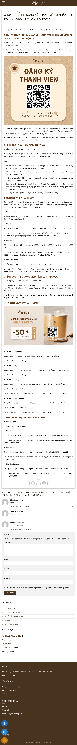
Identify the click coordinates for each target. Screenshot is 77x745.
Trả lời (73, 506)
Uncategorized (7, 651)
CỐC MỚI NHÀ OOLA (10, 609)
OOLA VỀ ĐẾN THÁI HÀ (11, 624)
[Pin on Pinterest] (44, 483)
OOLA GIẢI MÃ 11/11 (9, 620)
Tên (6, 559)
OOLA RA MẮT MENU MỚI (11, 612)
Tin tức (4, 694)
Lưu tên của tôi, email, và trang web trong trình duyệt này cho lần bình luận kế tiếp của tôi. (38, 588)
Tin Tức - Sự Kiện (15, 12)
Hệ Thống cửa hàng (9, 690)
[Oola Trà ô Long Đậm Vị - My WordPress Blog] (38, 3)
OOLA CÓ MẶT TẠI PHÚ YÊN (12, 616)
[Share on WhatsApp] (29, 483)
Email (6, 569)
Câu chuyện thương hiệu (11, 687)
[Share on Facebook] (33, 483)
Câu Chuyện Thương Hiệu (11, 636)
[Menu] (3, 3)
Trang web (7, 578)
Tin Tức (6, 12)
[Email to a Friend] (40, 483)
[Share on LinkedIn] (47, 483)
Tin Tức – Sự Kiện (8, 648)
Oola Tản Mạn (7, 640)
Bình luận (8, 542)
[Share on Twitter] (36, 483)
